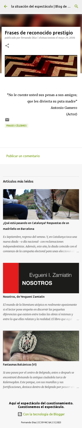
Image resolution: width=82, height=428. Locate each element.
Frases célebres (16, 125)
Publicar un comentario (23, 156)
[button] (7, 46)
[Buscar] (76, 6)
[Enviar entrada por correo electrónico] (7, 121)
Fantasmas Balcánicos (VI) (20, 364)
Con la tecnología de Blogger (43, 414)
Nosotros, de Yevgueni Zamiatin (24, 296)
